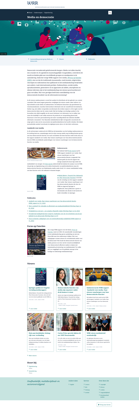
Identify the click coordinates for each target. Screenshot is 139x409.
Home (30, 12)
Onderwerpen (38, 12)
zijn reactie (72, 151)
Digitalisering (48, 12)
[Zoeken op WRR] (110, 12)
